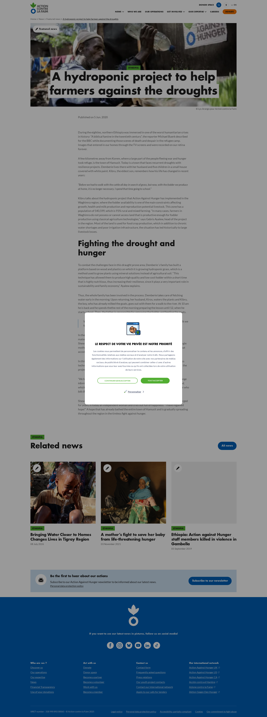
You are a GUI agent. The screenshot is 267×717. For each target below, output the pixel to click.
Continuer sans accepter (117, 380)
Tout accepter (155, 380)
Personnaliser (134, 391)
